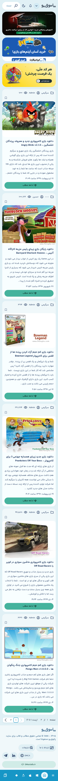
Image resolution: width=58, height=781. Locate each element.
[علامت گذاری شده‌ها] (5, 775)
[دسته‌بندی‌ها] (36, 6)
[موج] (29, 23)
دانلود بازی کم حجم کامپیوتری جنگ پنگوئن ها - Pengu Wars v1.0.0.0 (30, 667)
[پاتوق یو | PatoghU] (48, 5)
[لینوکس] (23, 775)
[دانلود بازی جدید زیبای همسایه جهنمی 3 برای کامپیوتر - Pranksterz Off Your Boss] (29, 434)
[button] (15, 720)
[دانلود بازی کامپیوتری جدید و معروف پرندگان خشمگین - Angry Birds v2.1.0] (29, 119)
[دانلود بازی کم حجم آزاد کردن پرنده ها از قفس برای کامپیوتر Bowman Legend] (29, 330)
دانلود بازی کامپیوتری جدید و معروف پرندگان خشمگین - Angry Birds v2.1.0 (30, 143)
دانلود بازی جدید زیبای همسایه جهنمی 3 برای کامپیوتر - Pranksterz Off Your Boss (30, 459)
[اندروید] (16, 775)
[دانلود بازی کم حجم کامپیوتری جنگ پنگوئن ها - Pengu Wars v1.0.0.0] (29, 643)
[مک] (30, 775)
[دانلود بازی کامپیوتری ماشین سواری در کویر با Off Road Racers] (29, 539)
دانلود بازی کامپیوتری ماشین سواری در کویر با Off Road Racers (30, 564)
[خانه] (44, 775)
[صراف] (29, 75)
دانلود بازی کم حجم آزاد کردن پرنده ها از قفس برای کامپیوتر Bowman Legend (32, 354)
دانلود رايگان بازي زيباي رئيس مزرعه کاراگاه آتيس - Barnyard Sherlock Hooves (31, 251)
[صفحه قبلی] (21, 720)
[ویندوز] (37, 775)
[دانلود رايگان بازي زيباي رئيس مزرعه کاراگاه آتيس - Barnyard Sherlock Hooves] (29, 225)
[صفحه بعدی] (5, 720)
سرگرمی (45, 93)
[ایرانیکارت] (29, 49)
